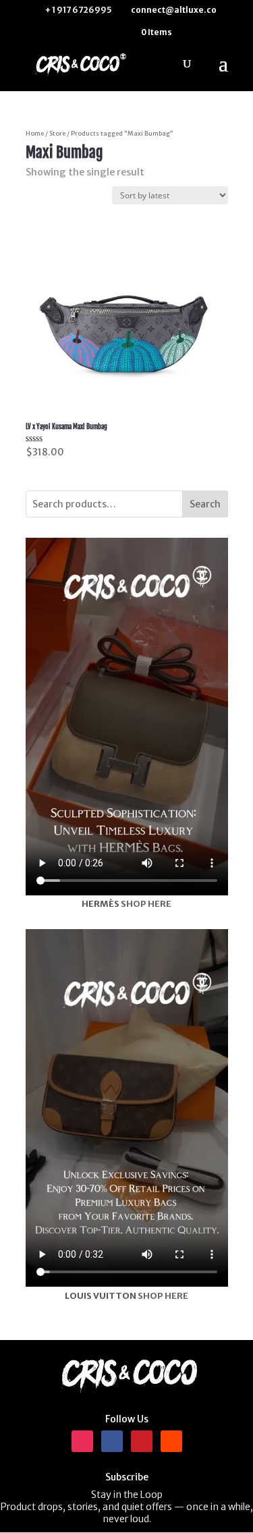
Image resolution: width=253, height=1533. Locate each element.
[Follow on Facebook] (112, 1441)
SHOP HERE (146, 904)
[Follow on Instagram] (82, 1441)
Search (205, 504)
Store (57, 134)
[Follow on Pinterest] (141, 1441)
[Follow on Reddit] (171, 1441)
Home (35, 134)
